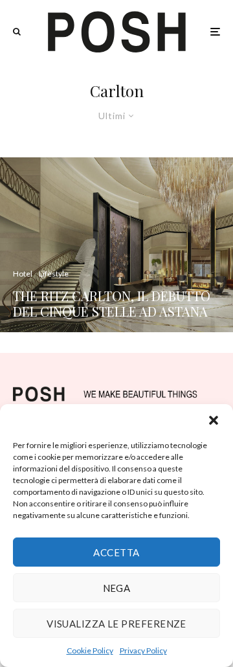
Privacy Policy (143, 650)
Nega (117, 588)
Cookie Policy (90, 650)
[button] (213, 420)
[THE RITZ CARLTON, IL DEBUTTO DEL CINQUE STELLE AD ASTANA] (116, 244)
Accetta (116, 552)
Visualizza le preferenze (116, 623)
